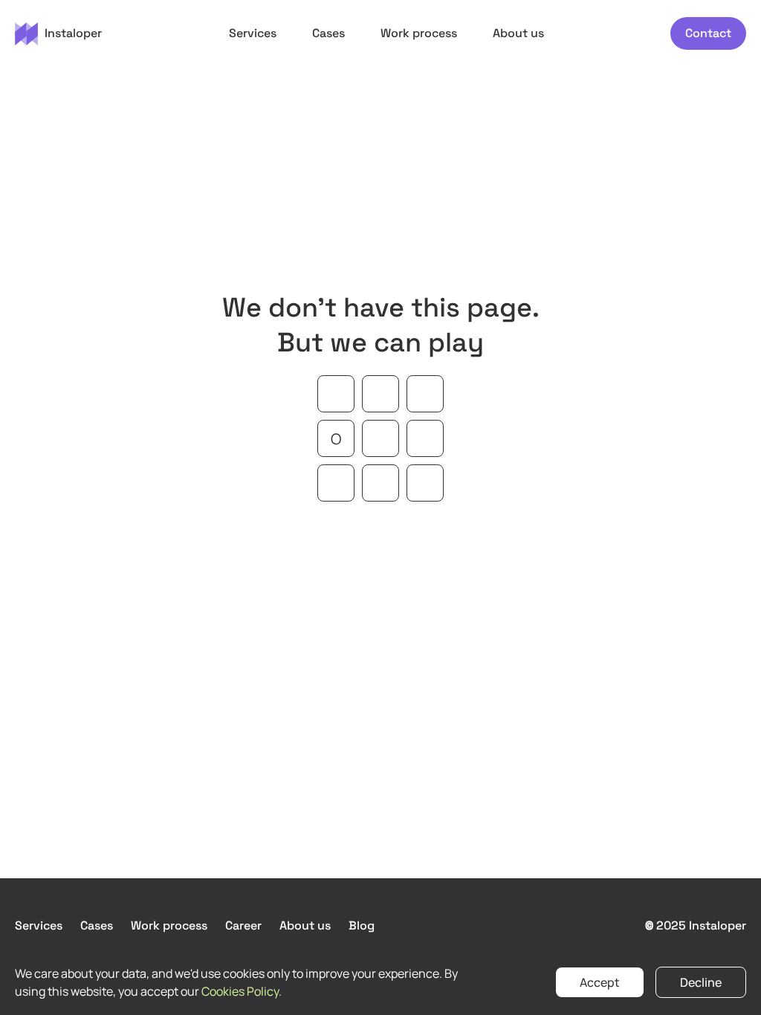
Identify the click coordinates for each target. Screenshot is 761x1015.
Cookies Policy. (241, 991)
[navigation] (58, 33)
